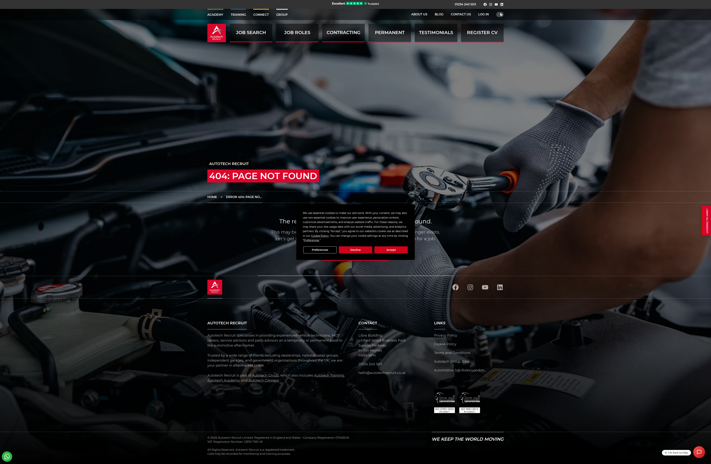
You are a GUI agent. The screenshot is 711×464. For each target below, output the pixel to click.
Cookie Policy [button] (320, 235)
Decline (355, 250)
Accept (391, 250)
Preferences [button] (311, 240)
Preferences (320, 250)
